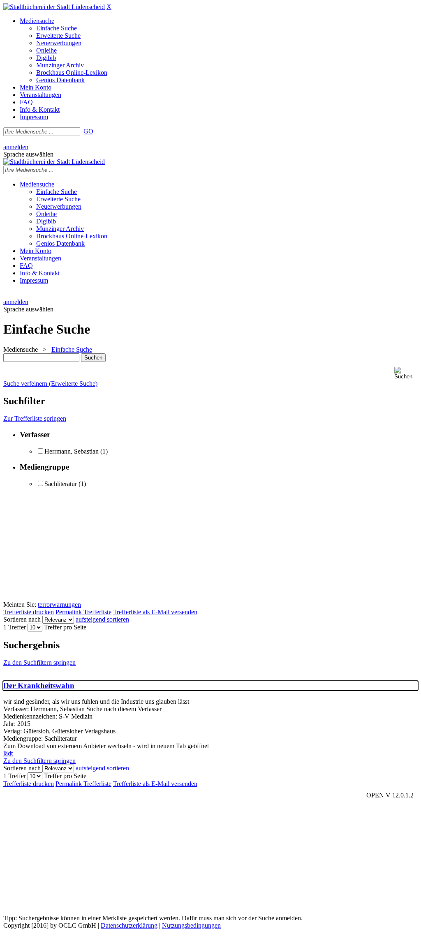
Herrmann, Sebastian (71, 451)
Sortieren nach (22, 619)
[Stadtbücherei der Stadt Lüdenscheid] (54, 6)
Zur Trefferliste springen (34, 418)
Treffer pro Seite (65, 627)
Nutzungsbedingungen (191, 925)
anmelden (15, 146)
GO (88, 131)
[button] (406, 373)
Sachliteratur (60, 483)
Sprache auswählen (28, 154)
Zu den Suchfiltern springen (39, 662)
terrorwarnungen (59, 604)
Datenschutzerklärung (129, 925)
